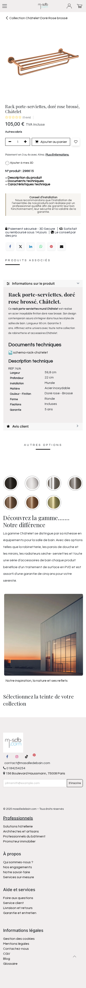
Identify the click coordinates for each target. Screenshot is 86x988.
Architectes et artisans (21, 831)
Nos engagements (18, 867)
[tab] (43, 283)
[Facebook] (10, 246)
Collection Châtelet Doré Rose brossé (38, 18)
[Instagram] (17, 756)
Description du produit (23, 177)
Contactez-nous (16, 948)
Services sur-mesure (18, 877)
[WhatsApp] (41, 246)
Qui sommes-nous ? (18, 862)
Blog (6, 958)
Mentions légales (16, 943)
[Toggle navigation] (4, 6)
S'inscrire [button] (75, 783)
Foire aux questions (18, 898)
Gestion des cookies (19, 938)
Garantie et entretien (19, 913)
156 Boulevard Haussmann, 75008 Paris (35, 773)
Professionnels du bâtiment (24, 836)
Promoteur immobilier (19, 841)
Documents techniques (24, 181)
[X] (20, 246)
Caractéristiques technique (27, 184)
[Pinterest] (51, 246)
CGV (6, 953)
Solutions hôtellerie (18, 826)
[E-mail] (61, 246)
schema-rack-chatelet (30, 352)
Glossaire (10, 963)
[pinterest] (34, 756)
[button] (76, 142)
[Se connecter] (69, 6)
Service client (13, 903)
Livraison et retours (18, 908)
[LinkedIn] (31, 246)
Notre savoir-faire (16, 872)
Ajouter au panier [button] (53, 141)
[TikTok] (26, 756)
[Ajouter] (26, 142)
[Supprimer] (9, 142)
